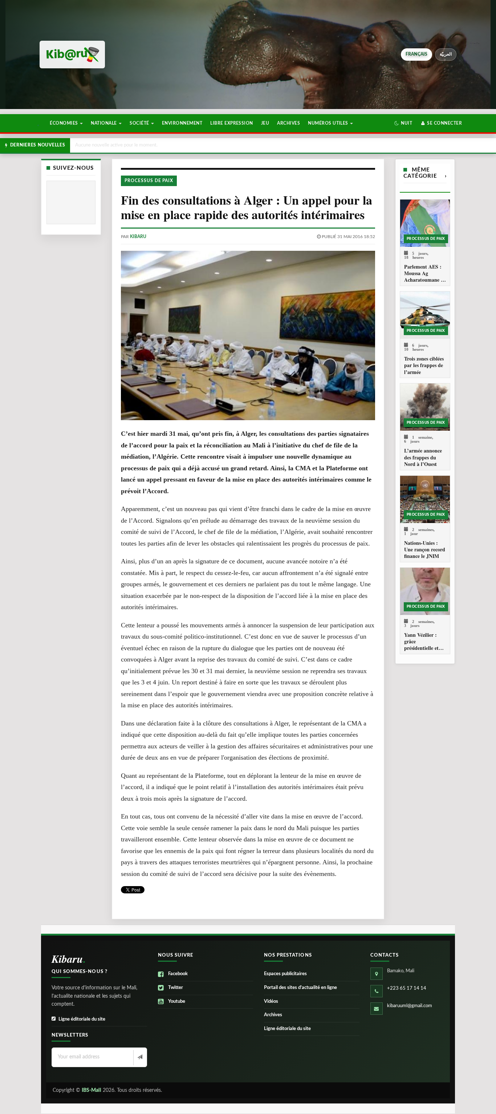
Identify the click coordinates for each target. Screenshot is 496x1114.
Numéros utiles (328, 123)
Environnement (182, 123)
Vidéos (271, 1001)
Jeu (265, 123)
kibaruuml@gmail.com (409, 1006)
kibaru (138, 236)
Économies (64, 123)
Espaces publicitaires (285, 974)
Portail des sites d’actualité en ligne (300, 987)
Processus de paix (149, 180)
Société (140, 123)
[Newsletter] (139, 1057)
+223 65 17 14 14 (406, 988)
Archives (288, 123)
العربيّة (446, 54)
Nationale (104, 123)
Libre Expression (231, 123)
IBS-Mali (91, 1090)
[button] (403, 123)
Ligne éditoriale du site (81, 1019)
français (417, 54)
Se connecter (444, 123)
